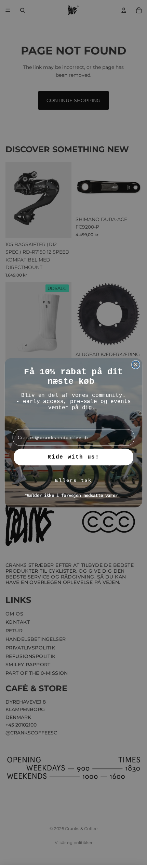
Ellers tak (73, 480)
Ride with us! (73, 457)
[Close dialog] (135, 364)
